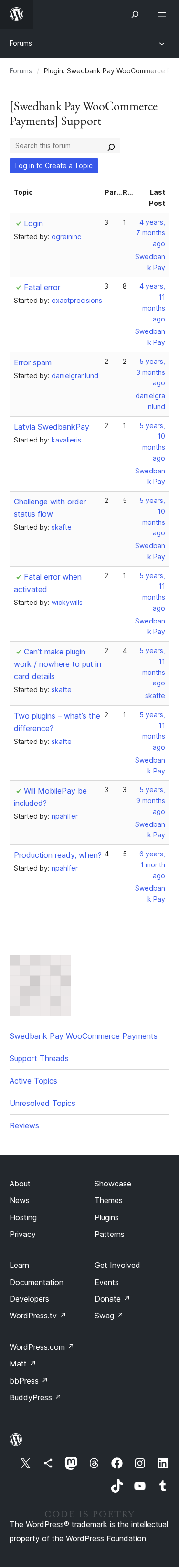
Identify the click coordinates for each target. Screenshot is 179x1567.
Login (33, 223)
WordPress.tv (38, 1315)
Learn (19, 1265)
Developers (29, 1299)
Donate (112, 1299)
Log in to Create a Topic (54, 165)
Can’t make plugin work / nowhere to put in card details (57, 664)
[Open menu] (163, 14)
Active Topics (33, 1080)
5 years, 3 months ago (151, 372)
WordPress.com (42, 1347)
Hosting (23, 1217)
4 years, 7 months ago (150, 233)
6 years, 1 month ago (152, 865)
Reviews (24, 1125)
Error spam (33, 362)
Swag (109, 1315)
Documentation (36, 1282)
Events (107, 1282)
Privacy (23, 1234)
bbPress (29, 1381)
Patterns (110, 1234)
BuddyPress (36, 1397)
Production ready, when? (58, 855)
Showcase (113, 1183)
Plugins (107, 1217)
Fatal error (42, 287)
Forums (21, 43)
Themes (109, 1200)
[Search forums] (111, 145)
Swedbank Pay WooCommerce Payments (84, 1036)
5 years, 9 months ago (150, 800)
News (20, 1200)
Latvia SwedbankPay (51, 427)
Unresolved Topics (42, 1103)
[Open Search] (135, 14)
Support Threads (39, 1058)
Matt (23, 1363)
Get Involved (117, 1265)
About (20, 1183)
